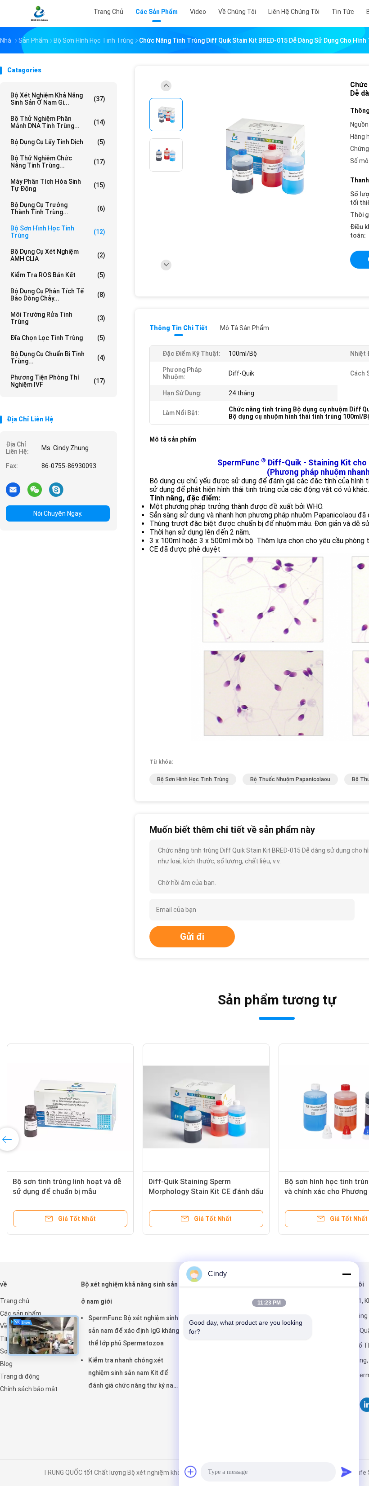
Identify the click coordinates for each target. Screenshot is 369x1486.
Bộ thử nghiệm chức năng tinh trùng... (57, 162)
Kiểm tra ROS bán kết (57, 275)
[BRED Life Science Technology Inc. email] (13, 489)
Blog (6, 1363)
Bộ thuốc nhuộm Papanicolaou (290, 779)
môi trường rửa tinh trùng (57, 318)
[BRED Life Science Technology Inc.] (39, 13)
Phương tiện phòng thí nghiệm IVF (57, 381)
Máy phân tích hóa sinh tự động (57, 185)
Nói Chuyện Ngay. (57, 513)
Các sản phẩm (20, 1313)
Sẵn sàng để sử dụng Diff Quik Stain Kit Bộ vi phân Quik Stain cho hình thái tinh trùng (70, 1191)
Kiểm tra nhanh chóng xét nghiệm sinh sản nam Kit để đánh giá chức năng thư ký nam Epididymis (133, 1374)
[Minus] (346, 1274)
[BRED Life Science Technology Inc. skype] (56, 489)
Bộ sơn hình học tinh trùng (57, 232)
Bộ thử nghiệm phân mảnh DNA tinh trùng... (57, 122)
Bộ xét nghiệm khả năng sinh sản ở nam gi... (57, 99)
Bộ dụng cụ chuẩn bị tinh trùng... (57, 357)
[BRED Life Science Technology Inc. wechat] (34, 489)
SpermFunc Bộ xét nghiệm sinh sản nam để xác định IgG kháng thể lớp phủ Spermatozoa (133, 1330)
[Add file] (190, 1472)
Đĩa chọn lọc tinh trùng (57, 337)
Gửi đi (192, 936)
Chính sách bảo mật (29, 1389)
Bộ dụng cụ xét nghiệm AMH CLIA (57, 255)
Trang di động (20, 1376)
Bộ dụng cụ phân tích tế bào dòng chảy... (57, 294)
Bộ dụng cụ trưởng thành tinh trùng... (57, 208)
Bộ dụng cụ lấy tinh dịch (57, 142)
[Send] (346, 1472)
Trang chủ (14, 1301)
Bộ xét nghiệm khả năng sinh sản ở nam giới (129, 1293)
